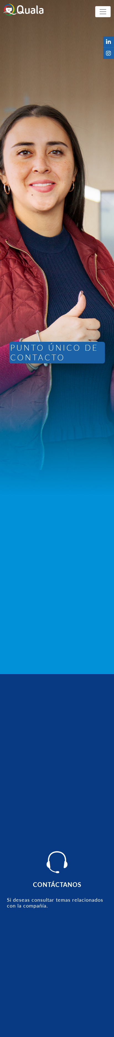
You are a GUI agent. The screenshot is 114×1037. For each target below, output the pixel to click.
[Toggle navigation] (103, 11)
